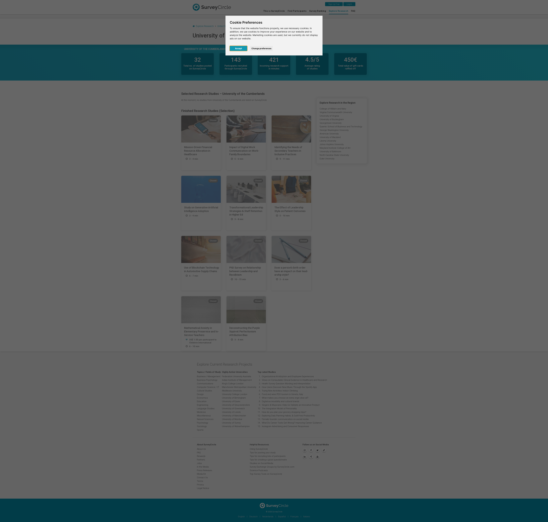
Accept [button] (238, 48)
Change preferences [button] (261, 48)
